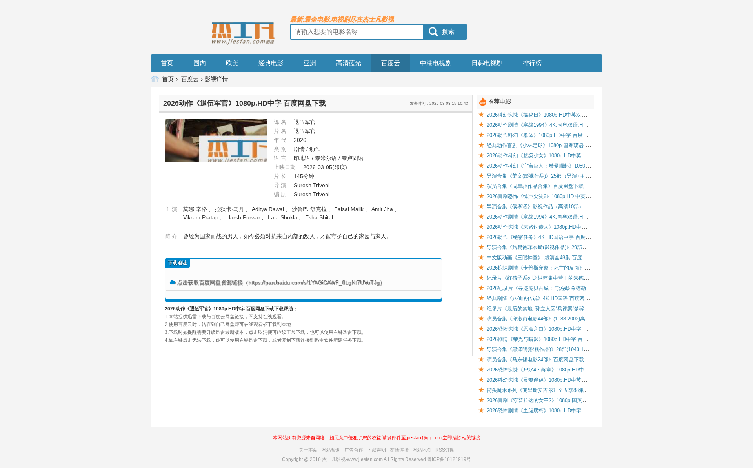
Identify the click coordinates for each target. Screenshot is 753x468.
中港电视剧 (435, 63)
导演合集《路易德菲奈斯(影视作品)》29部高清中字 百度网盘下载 (561, 247)
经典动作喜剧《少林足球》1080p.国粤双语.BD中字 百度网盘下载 (561, 145)
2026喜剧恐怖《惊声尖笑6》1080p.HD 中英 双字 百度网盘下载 (558, 196)
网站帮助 (331, 450)
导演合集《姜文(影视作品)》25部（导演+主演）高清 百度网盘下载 (562, 176)
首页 (167, 63)
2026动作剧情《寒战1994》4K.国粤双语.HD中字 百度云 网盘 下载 (562, 217)
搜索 (448, 31)
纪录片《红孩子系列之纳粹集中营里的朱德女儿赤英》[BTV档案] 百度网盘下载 (576, 278)
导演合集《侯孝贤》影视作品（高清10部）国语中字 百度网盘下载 (562, 206)
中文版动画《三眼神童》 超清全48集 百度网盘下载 (544, 257)
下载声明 (376, 450)
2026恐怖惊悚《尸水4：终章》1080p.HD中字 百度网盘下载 (554, 370)
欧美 (232, 63)
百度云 (390, 63)
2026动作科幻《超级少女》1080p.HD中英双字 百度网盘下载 (555, 155)
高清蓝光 (348, 63)
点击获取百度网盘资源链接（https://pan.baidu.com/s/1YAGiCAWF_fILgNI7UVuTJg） (281, 282)
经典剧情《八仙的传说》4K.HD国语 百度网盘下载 (543, 298)
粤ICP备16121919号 (449, 459)
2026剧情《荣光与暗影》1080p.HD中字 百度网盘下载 (547, 339)
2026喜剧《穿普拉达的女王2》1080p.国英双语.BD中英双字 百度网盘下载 (570, 400)
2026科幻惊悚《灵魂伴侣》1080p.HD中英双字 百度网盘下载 (555, 380)
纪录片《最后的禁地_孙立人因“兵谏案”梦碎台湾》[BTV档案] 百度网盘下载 (571, 308)
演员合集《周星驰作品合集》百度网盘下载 (535, 186)
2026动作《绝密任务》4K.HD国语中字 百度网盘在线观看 (551, 237)
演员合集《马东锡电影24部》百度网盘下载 (535, 359)
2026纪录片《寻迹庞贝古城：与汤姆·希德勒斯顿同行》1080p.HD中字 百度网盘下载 (581, 288)
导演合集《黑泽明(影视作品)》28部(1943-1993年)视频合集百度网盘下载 (568, 349)
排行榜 (532, 63)
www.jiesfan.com (365, 459)
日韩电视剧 (487, 63)
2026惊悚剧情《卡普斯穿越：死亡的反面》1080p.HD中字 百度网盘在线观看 (573, 268)
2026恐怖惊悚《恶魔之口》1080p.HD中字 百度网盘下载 (550, 329)
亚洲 (310, 63)
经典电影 (271, 63)
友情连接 (399, 450)
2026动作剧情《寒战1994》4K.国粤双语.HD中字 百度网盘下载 (558, 125)
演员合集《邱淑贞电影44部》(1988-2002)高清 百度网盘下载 (554, 319)
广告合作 (353, 450)
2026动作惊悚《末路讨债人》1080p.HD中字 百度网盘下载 (552, 227)
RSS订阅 (445, 450)
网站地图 (422, 450)
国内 (199, 63)
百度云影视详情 (204, 79)
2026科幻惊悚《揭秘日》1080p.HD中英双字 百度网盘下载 (552, 115)
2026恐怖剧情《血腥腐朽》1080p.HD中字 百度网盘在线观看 (555, 410)
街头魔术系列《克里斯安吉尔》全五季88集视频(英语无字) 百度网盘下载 (568, 390)
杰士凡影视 (334, 459)
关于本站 (308, 450)
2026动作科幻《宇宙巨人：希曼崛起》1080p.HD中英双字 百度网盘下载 (568, 166)
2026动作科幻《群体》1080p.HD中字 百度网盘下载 (545, 135)
